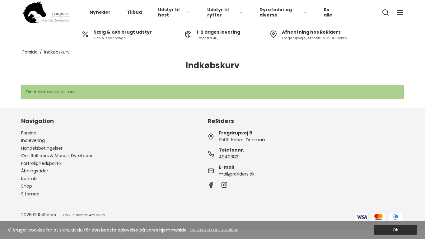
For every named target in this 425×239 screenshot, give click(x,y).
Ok (395, 229)
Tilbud (134, 12)
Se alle (328, 12)
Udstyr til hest (169, 12)
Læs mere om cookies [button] (214, 230)
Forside (28, 133)
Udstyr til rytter (218, 12)
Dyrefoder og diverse (275, 12)
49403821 (229, 157)
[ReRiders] (46, 12)
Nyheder (100, 12)
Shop (26, 186)
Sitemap (30, 194)
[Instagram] (224, 186)
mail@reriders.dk (237, 174)
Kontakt (29, 179)
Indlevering (33, 140)
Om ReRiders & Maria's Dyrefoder (57, 155)
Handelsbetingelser (42, 148)
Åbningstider (34, 171)
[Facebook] (211, 186)
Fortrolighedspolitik (41, 163)
